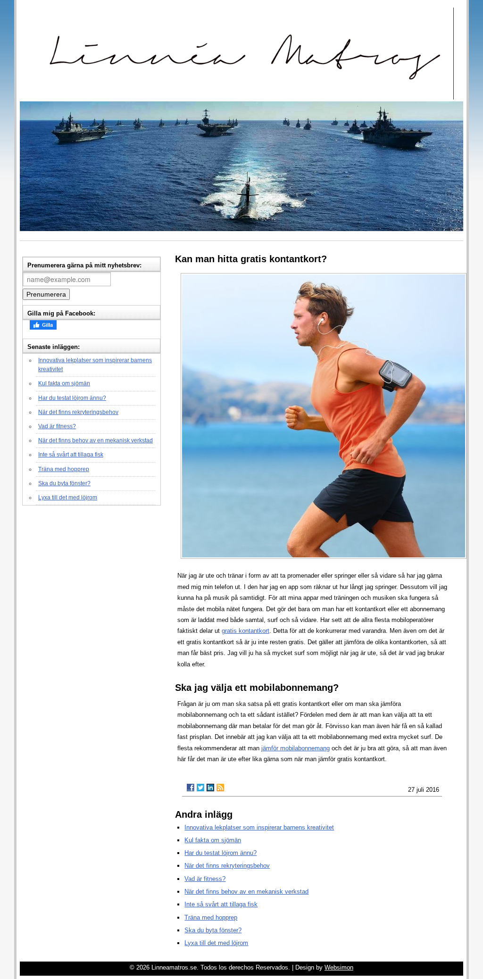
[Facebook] (190, 787)
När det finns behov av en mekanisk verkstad (95, 440)
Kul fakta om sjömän (64, 383)
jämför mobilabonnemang (295, 748)
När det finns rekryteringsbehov (78, 412)
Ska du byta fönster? (64, 483)
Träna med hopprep (63, 469)
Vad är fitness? (57, 426)
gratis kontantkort (245, 630)
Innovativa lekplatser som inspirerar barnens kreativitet (259, 827)
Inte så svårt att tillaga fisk (70, 454)
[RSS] (220, 787)
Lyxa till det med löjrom (67, 497)
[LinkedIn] (210, 787)
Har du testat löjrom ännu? (72, 398)
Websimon (339, 967)
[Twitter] (200, 787)
